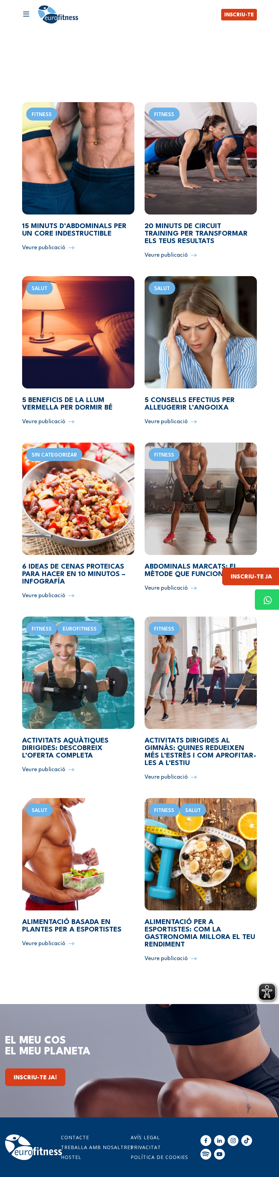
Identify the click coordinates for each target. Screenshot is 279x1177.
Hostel (71, 1157)
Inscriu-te (239, 15)
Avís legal (145, 1137)
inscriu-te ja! (35, 1078)
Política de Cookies (159, 1157)
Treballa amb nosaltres (97, 1147)
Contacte (75, 1137)
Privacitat (146, 1147)
